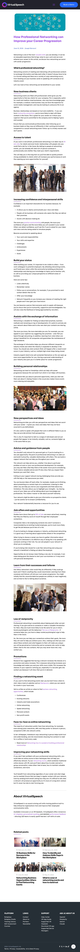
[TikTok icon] (68, 946)
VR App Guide (46, 919)
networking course (39, 761)
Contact (25, 917)
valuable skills (40, 55)
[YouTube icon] (64, 946)
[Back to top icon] (73, 946)
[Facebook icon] (59, 946)
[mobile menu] (54, 4)
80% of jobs (39, 514)
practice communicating (32, 222)
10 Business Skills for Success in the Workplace (25, 855)
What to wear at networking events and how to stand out (53, 880)
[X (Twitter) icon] (62, 946)
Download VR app (47, 926)
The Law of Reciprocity (50, 630)
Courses (7, 926)
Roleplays (7, 917)
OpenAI (62, 917)
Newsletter (26, 924)
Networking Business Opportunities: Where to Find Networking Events (26, 881)
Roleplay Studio (10, 919)
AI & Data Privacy (32, 949)
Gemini (62, 922)
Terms (6, 949)
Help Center (45, 917)
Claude (62, 924)
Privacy (12, 949)
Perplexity (63, 919)
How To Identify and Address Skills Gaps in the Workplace (53, 855)
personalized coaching (31, 814)
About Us (26, 919)
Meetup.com (44, 683)
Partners (26, 922)
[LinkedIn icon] (66, 946)
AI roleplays (18, 814)
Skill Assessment (10, 924)
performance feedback (57, 814)
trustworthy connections (26, 113)
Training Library (10, 922)
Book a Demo (68, 5)
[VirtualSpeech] (13, 4)
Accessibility (20, 949)
